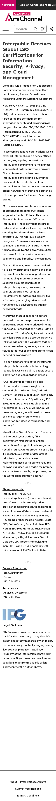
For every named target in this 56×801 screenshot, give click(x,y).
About (13, 781)
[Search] (35, 29)
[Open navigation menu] (5, 29)
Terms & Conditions (28, 795)
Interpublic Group (32, 109)
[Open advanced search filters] (43, 29)
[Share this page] (51, 29)
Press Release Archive (33, 781)
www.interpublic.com (15, 498)
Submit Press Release (28, 788)
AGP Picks (8, 5)
